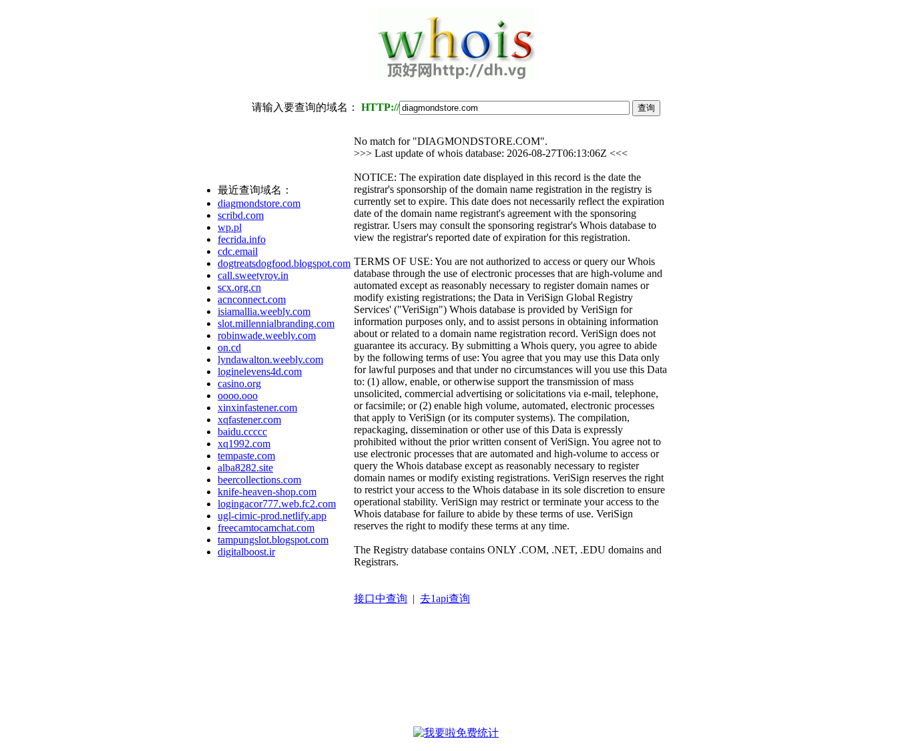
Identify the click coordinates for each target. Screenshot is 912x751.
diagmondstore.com (259, 203)
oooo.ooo (238, 395)
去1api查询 (445, 598)
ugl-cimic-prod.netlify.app (272, 515)
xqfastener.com (249, 419)
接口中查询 (380, 598)
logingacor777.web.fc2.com (277, 503)
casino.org (239, 383)
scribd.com (241, 215)
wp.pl (230, 227)
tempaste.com (246, 455)
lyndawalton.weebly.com (270, 359)
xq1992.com (244, 443)
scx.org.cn (239, 287)
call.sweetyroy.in (253, 275)
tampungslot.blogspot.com (273, 539)
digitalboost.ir (246, 551)
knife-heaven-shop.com (267, 491)
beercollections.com (259, 479)
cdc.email (238, 251)
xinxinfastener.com (257, 407)
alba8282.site (245, 467)
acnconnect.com (252, 299)
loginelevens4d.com (260, 371)
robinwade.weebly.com (267, 335)
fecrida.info (242, 239)
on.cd (229, 347)
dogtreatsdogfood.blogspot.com (284, 263)
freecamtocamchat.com (266, 527)
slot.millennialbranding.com (276, 323)
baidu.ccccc (242, 431)
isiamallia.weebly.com (264, 311)
